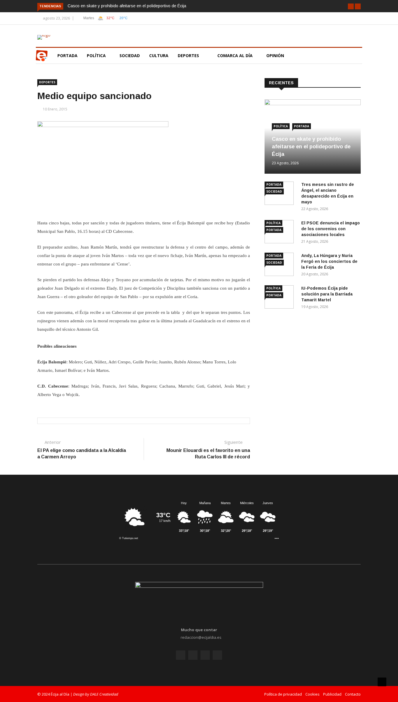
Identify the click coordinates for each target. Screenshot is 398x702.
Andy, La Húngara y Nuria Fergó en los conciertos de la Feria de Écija (329, 261)
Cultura (158, 55)
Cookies (312, 694)
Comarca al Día (235, 55)
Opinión (275, 55)
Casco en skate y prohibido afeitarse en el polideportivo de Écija (127, 5)
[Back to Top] (382, 682)
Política (97, 55)
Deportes (188, 55)
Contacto (353, 694)
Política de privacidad (283, 694)
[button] (351, 6)
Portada (67, 55)
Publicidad (332, 694)
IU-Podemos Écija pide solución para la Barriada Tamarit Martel (327, 294)
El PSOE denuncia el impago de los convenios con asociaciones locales (330, 229)
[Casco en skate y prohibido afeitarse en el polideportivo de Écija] (313, 103)
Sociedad (129, 55)
